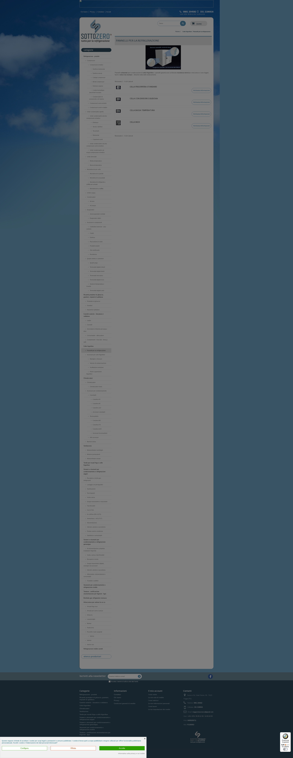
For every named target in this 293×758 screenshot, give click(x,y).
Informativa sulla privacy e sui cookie (131, 753)
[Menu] (289, 733)
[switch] (285, 749)
